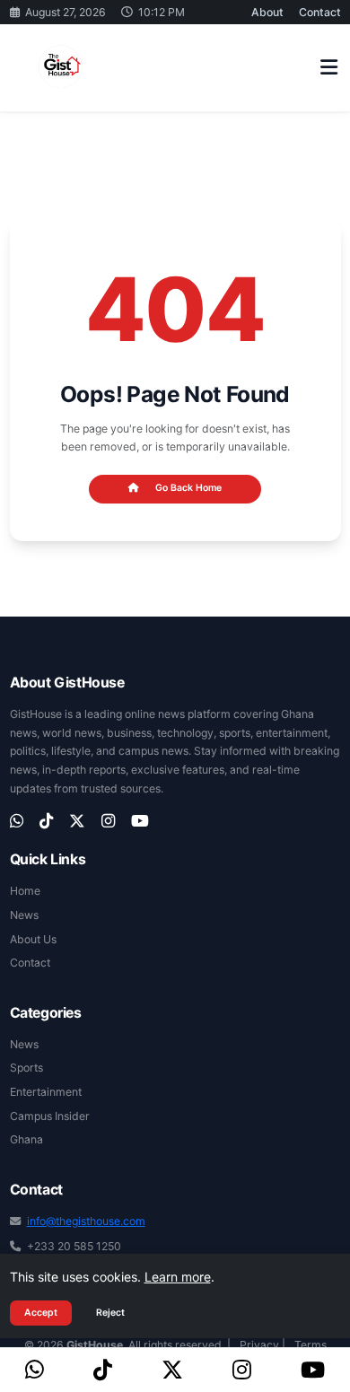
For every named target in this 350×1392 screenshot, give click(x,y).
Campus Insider (50, 1116)
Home (25, 890)
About (267, 12)
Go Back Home (188, 488)
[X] (172, 1370)
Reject (110, 1312)
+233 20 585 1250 (74, 1246)
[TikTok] (102, 1370)
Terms (310, 1345)
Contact (320, 12)
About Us (33, 939)
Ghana (26, 1139)
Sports (26, 1067)
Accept (40, 1312)
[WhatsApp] (34, 1370)
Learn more (177, 1276)
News (24, 915)
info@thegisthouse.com (86, 1221)
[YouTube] (313, 1370)
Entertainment (46, 1092)
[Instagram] (241, 1370)
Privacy (259, 1345)
